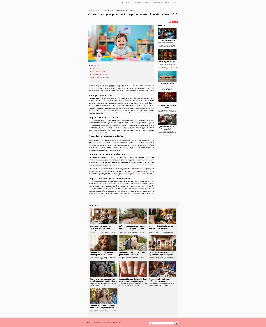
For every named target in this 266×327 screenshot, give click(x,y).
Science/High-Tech (157, 2)
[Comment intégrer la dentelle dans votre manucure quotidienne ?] (133, 269)
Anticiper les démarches (96, 68)
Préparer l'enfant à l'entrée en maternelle (100, 80)
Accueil (90, 10)
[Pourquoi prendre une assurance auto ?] (167, 76)
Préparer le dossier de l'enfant (97, 71)
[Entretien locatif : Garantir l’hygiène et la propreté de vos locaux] (167, 119)
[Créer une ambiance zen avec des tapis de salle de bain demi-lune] (133, 216)
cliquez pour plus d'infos (127, 173)
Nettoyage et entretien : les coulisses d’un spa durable (100, 227)
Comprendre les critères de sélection (99, 77)
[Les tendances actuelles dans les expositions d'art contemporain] (162, 243)
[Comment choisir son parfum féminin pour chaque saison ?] (103, 243)
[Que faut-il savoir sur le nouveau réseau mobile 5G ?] (167, 33)
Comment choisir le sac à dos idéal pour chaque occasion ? (132, 254)
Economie (128, 2)
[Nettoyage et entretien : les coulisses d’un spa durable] (103, 216)
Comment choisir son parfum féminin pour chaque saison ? (101, 254)
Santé (146, 2)
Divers (167, 2)
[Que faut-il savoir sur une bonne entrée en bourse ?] (167, 54)
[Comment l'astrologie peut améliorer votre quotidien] (162, 269)
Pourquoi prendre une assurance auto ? (167, 84)
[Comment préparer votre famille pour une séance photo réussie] (103, 295)
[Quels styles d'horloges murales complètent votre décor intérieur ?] (103, 269)
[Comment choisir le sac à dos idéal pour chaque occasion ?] (133, 243)
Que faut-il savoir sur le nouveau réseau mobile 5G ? (167, 41)
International (138, 2)
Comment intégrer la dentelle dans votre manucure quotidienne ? (133, 280)
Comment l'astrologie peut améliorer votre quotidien (159, 280)
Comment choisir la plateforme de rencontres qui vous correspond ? (162, 227)
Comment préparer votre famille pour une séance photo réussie (102, 306)
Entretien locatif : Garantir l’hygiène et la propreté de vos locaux (167, 127)
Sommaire (95, 65)
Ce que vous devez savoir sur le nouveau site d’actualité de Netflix (167, 105)
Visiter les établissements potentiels (99, 74)
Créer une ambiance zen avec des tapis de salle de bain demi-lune (132, 227)
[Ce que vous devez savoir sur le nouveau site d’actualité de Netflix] (167, 97)
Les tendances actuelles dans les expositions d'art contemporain (161, 254)
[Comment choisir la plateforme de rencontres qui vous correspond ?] (162, 216)
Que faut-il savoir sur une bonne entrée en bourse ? (167, 62)
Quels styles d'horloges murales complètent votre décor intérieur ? (103, 280)
